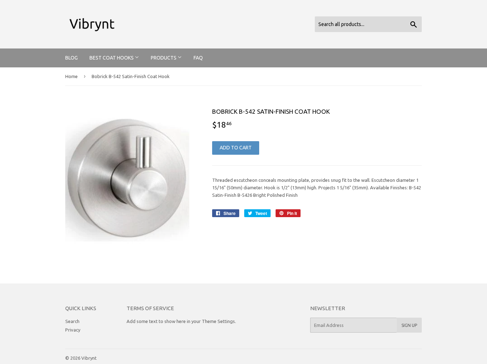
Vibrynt (89, 357)
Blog (71, 58)
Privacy (72, 329)
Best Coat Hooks (112, 58)
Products (164, 58)
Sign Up (409, 325)
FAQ (198, 58)
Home (71, 76)
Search (72, 321)
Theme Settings (218, 321)
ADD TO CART (236, 147)
